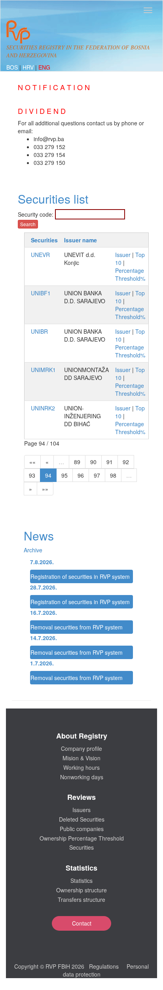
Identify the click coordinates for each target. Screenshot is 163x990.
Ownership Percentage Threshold (82, 838)
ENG (44, 67)
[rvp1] (18, 31)
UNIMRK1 (43, 370)
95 (64, 475)
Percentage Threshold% (130, 274)
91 (109, 462)
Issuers (81, 810)
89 (77, 462)
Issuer (123, 255)
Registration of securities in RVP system (80, 576)
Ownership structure (81, 890)
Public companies (82, 829)
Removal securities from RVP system (76, 627)
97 (97, 475)
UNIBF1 (41, 293)
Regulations (104, 966)
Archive (33, 550)
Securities (44, 240)
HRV (29, 67)
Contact (81, 923)
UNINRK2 (43, 408)
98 (113, 475)
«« (32, 462)
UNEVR (40, 255)
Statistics (81, 880)
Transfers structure (81, 899)
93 (32, 475)
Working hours (81, 767)
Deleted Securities (81, 819)
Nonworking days (81, 777)
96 (81, 475)
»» (45, 489)
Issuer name (80, 240)
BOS (12, 67)
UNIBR (39, 331)
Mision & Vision (81, 758)
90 (93, 462)
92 (126, 462)
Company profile (81, 748)
